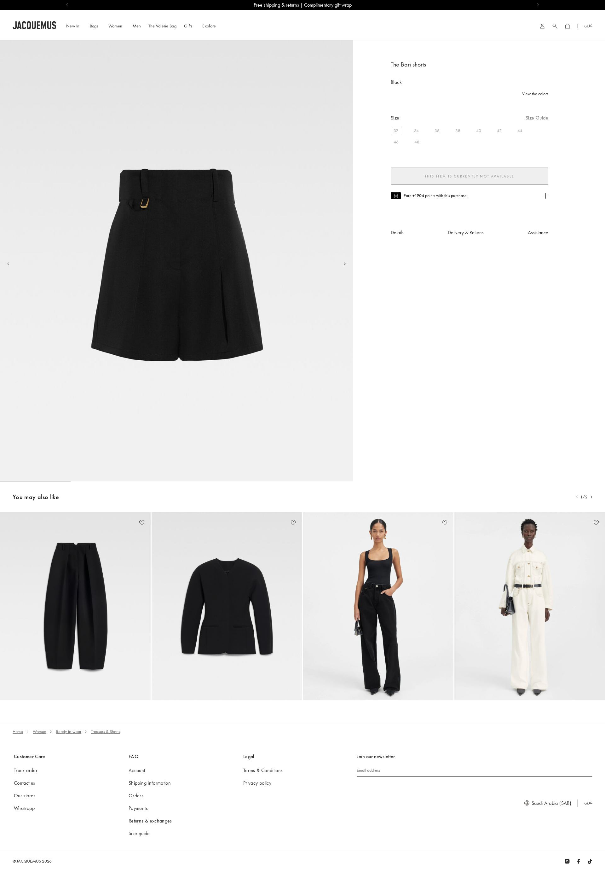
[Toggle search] (554, 26)
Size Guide (537, 117)
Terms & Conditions (263, 770)
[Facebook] (578, 861)
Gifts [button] (188, 26)
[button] (591, 496)
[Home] (34, 24)
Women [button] (115, 26)
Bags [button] (94, 26)
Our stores (25, 795)
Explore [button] (209, 26)
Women (39, 731)
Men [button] (137, 26)
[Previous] (8, 264)
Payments (138, 808)
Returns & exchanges (150, 820)
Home (18, 731)
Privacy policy (257, 783)
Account (137, 770)
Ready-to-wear (68, 731)
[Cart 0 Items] (567, 26)
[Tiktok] (589, 861)
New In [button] (73, 26)
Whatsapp (24, 808)
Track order (25, 770)
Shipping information (150, 783)
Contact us (24, 783)
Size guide (139, 833)
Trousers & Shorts (105, 731)
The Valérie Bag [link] (162, 26)
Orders (136, 795)
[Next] (345, 264)
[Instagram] (567, 861)
